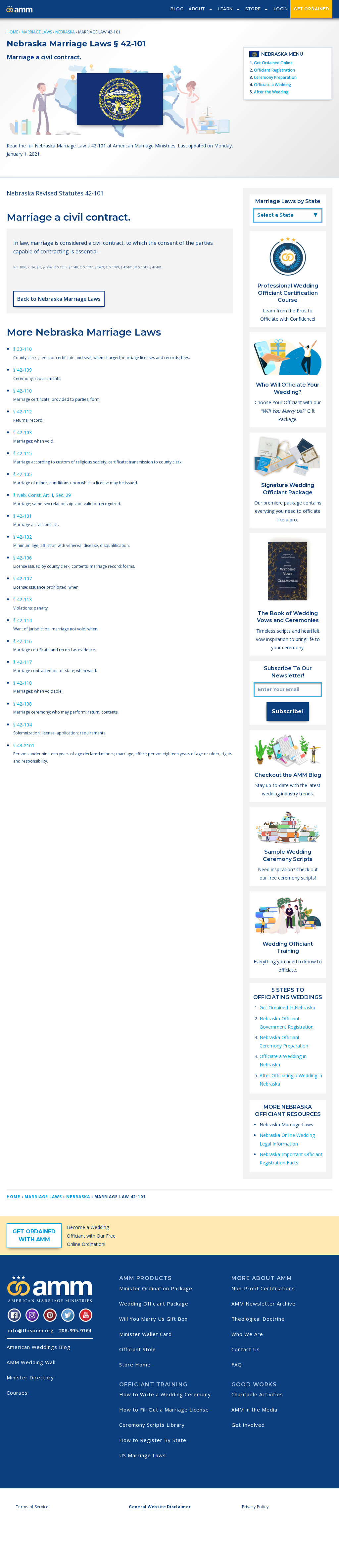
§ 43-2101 (23, 745)
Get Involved (248, 1424)
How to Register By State (152, 1440)
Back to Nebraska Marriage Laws (59, 298)
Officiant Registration (274, 70)
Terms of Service (32, 1507)
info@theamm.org (31, 1330)
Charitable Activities (257, 1394)
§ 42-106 (22, 558)
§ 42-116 (22, 641)
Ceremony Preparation (275, 77)
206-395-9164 (75, 1330)
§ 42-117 (22, 662)
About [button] (197, 8)
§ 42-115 (22, 453)
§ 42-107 (22, 578)
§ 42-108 (22, 704)
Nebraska (65, 32)
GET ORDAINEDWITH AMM (34, 1235)
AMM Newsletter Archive (263, 1303)
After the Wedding (271, 92)
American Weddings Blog (39, 1347)
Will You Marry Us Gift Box (153, 1318)
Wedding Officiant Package (153, 1303)
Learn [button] (225, 8)
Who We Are (247, 1334)
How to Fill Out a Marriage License (164, 1409)
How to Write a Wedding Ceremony (165, 1394)
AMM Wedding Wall (31, 1362)
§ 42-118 (22, 683)
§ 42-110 (22, 391)
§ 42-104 (22, 724)
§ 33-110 (22, 349)
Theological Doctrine (258, 1318)
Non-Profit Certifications (263, 1288)
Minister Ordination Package (155, 1288)
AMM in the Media (254, 1409)
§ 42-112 (22, 411)
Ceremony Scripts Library (152, 1424)
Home (12, 32)
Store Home (135, 1364)
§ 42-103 (22, 432)
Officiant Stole (137, 1349)
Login (281, 8)
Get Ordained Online (273, 63)
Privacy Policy (255, 1507)
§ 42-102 (22, 537)
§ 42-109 (22, 370)
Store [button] (253, 8)
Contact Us (245, 1349)
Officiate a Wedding (272, 84)
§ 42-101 (22, 516)
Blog (176, 8)
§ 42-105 (22, 474)
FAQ (236, 1364)
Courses (17, 1392)
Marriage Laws (37, 32)
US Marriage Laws (142, 1455)
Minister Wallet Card (145, 1334)
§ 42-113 (22, 599)
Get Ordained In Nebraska (287, 1007)
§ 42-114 (22, 620)
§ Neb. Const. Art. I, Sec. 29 (42, 495)
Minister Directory (30, 1377)
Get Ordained (311, 8)
